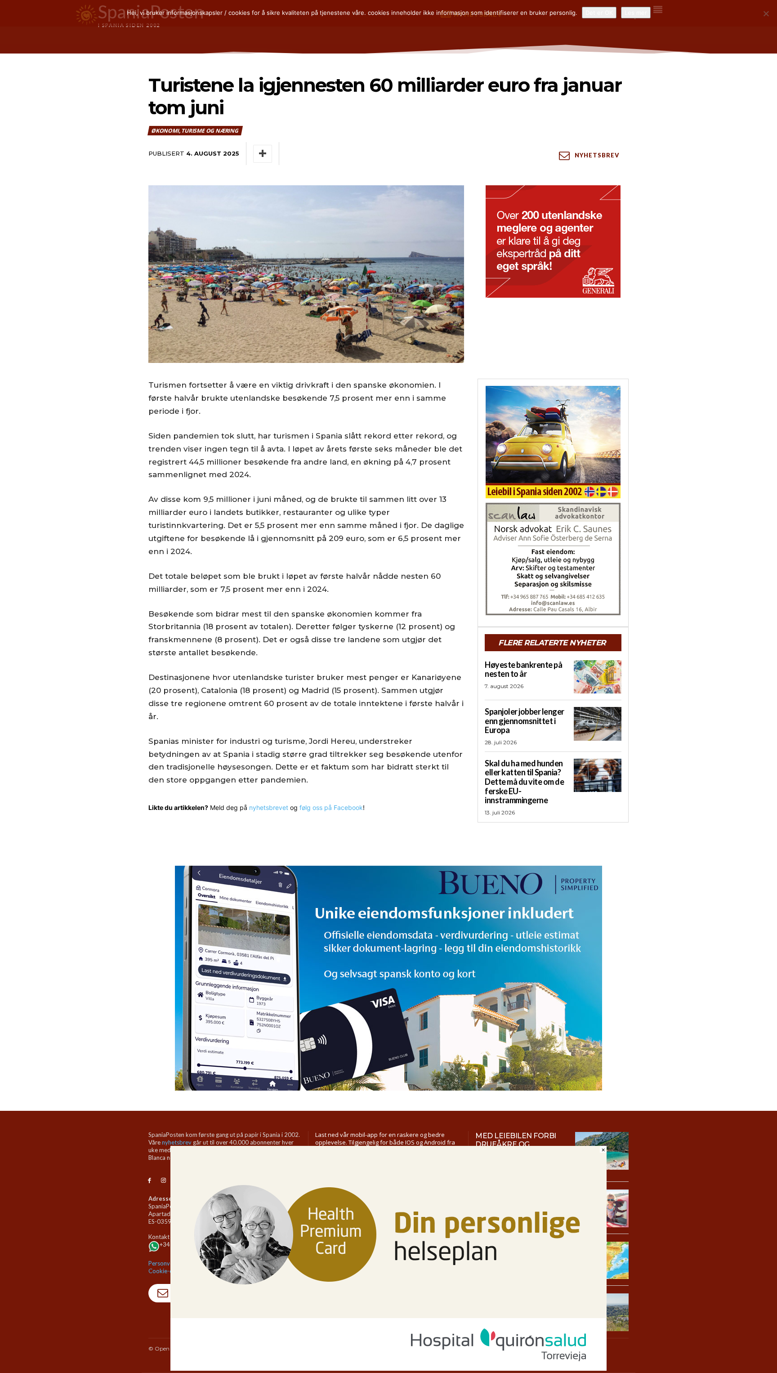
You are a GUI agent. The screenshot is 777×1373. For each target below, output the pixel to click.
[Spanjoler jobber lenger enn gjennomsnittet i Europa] (597, 723)
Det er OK (599, 12)
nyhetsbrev (177, 1142)
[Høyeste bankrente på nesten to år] (597, 676)
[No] (765, 13)
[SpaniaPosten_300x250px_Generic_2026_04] (553, 241)
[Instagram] (163, 1180)
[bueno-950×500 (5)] (388, 978)
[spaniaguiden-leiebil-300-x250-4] (553, 442)
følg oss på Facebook (331, 807)
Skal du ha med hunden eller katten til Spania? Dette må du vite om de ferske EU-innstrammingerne (524, 781)
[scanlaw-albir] (553, 559)
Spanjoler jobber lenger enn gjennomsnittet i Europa (524, 721)
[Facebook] (149, 1180)
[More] (262, 154)
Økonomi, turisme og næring (194, 130)
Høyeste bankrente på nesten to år (523, 669)
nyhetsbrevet (268, 807)
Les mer (636, 12)
